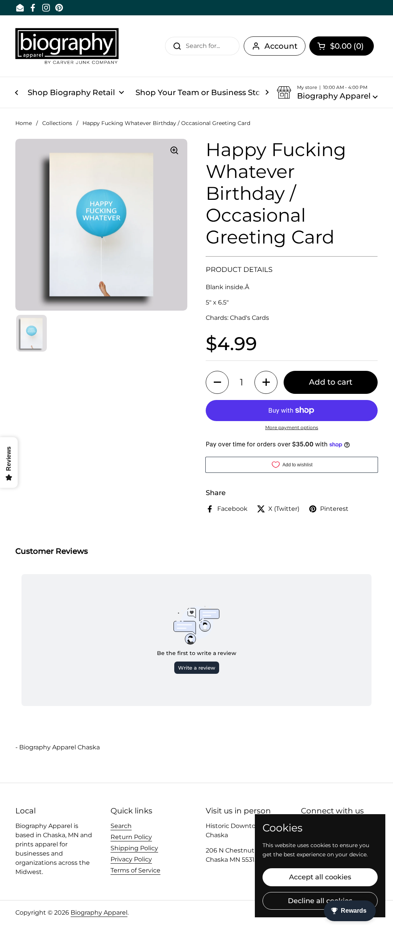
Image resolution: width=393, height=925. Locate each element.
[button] (341, 46)
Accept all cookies (320, 877)
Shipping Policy (134, 848)
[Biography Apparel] (67, 46)
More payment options (291, 427)
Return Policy (131, 837)
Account (280, 46)
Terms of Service (135, 870)
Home (23, 123)
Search (121, 826)
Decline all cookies (320, 901)
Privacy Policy (131, 859)
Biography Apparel (99, 912)
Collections (57, 123)
